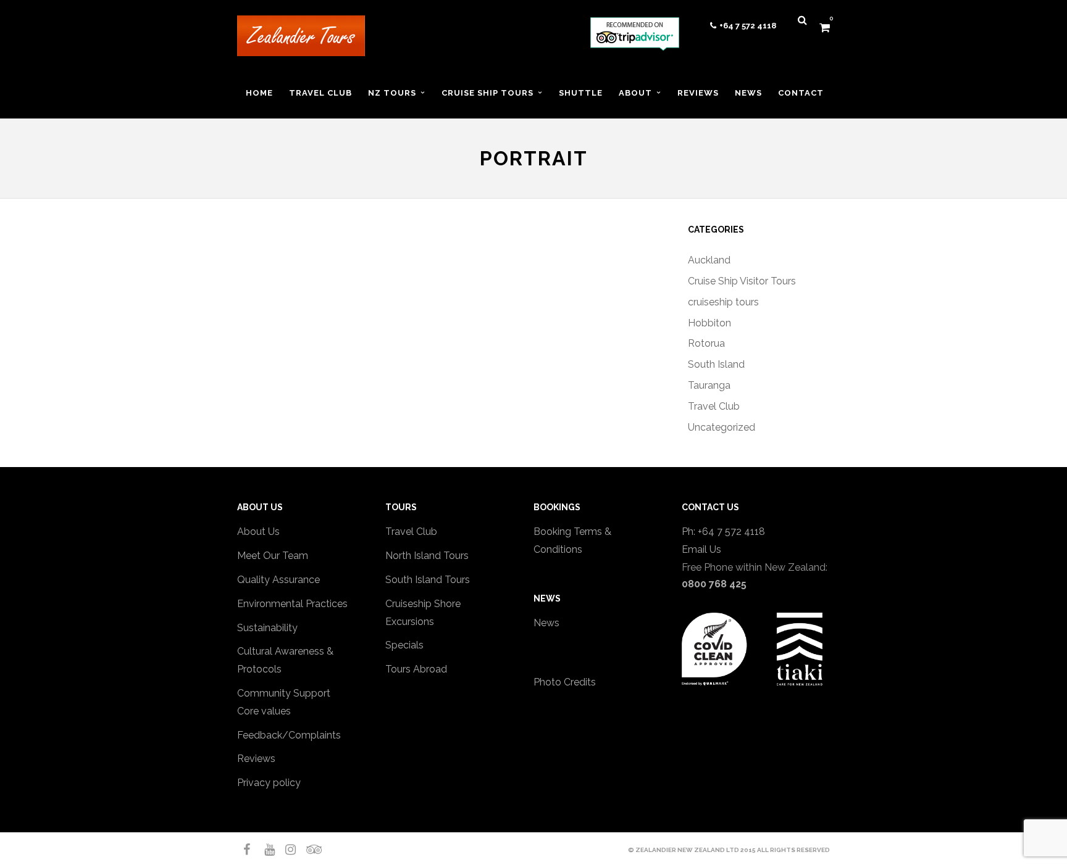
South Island (716, 364)
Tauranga (709, 385)
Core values (264, 711)
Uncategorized (721, 427)
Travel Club (714, 406)
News (546, 623)
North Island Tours (427, 555)
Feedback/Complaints (289, 735)
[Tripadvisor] (306, 849)
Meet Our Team (272, 555)
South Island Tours (427, 580)
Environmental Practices (292, 604)
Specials (404, 645)
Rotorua (706, 343)
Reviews (256, 758)
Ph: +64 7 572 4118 (723, 531)
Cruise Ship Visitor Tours (742, 281)
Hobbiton (709, 323)
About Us (258, 531)
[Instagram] (285, 849)
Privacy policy (269, 782)
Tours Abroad (416, 669)
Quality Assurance (278, 580)
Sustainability (267, 628)
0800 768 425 (714, 584)
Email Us (701, 549)
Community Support (283, 693)
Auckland (709, 260)
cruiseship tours (723, 302)
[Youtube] (264, 849)
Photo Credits (565, 682)
